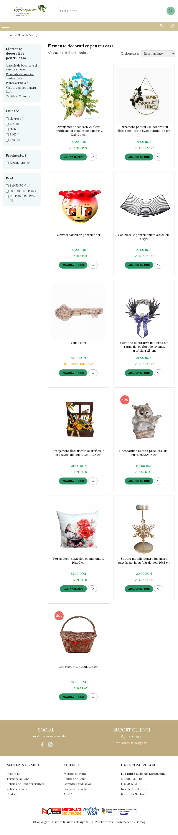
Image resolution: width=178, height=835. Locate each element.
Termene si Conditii (20, 779)
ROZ (13, 134)
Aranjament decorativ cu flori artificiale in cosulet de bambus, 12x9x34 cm (78, 131)
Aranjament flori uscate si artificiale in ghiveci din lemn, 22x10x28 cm (78, 453)
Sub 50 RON (18, 185)
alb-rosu (15, 118)
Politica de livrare (18, 789)
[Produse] (6, 27)
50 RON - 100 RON (22, 191)
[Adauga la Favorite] (92, 157)
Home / (12, 35)
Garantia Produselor (77, 784)
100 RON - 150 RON (23, 196)
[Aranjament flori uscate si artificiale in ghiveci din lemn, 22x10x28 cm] (78, 419)
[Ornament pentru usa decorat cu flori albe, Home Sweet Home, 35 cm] (144, 95)
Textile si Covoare (18, 96)
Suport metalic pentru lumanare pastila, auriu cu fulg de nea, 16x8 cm (144, 560)
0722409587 (134, 737)
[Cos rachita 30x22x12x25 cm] (78, 635)
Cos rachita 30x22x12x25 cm (78, 667)
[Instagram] (50, 744)
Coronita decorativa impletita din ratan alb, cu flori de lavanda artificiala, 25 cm (144, 346)
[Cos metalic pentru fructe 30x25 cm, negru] (144, 203)
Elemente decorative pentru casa (20, 76)
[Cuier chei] (78, 311)
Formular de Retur (76, 789)
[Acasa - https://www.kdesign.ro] (25, 10)
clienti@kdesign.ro (134, 743)
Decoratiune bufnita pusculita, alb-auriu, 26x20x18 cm (144, 453)
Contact (12, 794)
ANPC (68, 794)
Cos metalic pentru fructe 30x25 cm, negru (144, 237)
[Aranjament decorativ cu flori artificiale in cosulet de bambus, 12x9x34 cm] (78, 95)
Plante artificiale (17, 83)
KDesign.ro (17, 163)
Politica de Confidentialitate (25, 784)
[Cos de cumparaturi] (173, 26)
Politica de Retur (75, 779)
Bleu (12, 124)
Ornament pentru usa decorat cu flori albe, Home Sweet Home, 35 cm (144, 129)
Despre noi (14, 774)
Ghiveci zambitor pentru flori (78, 235)
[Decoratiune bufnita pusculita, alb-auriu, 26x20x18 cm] (144, 419)
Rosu (13, 140)
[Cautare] (170, 11)
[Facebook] (42, 744)
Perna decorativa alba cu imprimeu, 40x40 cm (78, 560)
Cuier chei (78, 343)
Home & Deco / (28, 35)
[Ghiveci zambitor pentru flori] (78, 203)
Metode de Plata (75, 774)
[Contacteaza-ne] (162, 26)
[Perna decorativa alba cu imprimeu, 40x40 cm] (78, 527)
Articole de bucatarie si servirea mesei (21, 68)
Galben (14, 129)
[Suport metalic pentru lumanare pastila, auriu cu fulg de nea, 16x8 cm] (144, 527)
